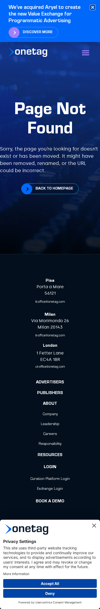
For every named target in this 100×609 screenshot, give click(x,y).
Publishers (50, 393)
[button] (85, 53)
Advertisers (50, 382)
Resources (50, 455)
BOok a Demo (50, 501)
